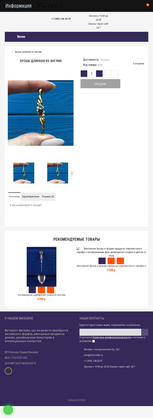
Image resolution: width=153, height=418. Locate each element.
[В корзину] (32, 290)
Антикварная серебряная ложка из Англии (42, 294)
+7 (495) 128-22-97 (61, 18)
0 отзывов (138, 63)
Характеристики (30, 196)
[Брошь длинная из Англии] (41, 113)
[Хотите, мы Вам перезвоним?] (8, 410)
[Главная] (8, 51)
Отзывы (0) (48, 196)
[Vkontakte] (8, 370)
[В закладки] (108, 73)
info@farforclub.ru (93, 355)
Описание (14, 196)
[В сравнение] (114, 73)
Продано (100, 84)
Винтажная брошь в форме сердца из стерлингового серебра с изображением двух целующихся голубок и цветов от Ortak (111, 267)
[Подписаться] (144, 332)
